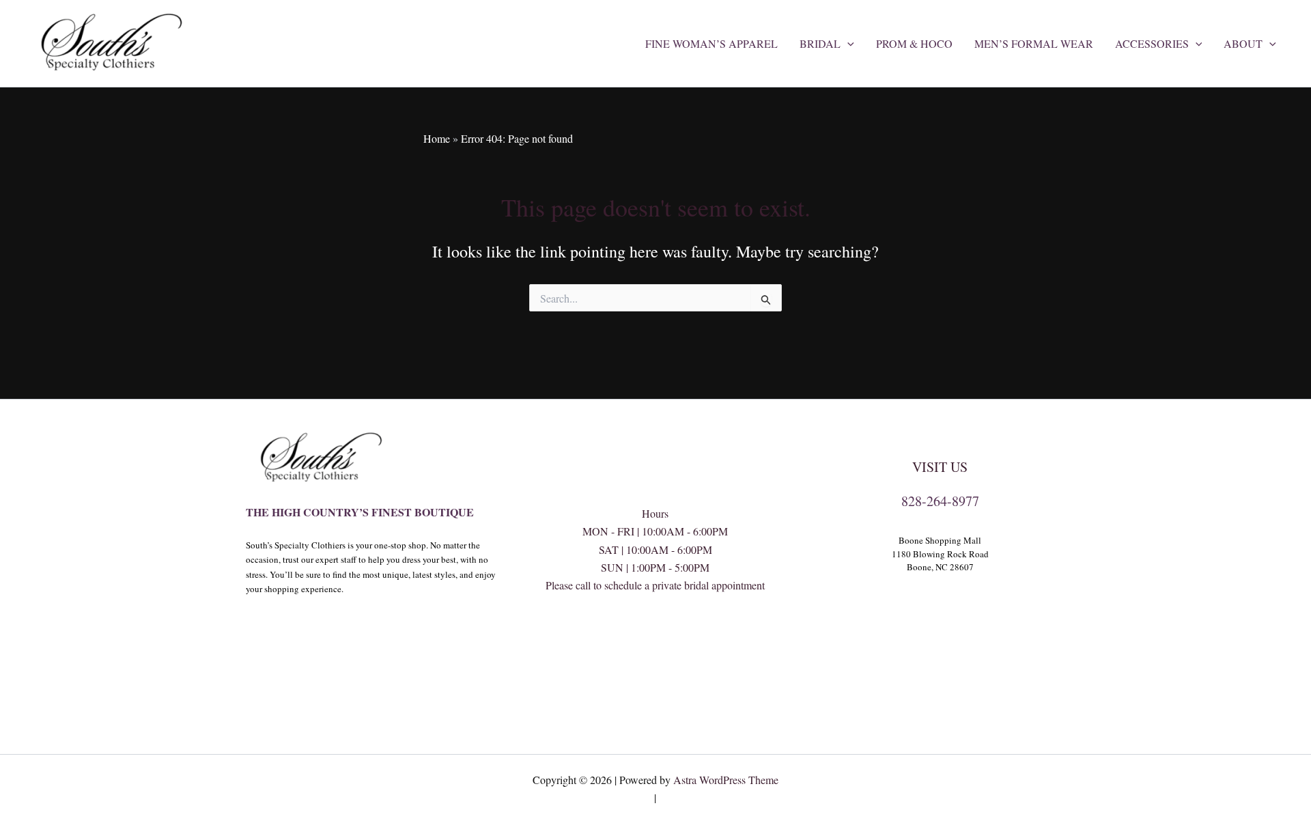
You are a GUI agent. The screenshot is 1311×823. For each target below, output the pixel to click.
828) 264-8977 (655, 639)
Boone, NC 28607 (940, 567)
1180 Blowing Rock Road (940, 554)
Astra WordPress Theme (725, 779)
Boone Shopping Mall (940, 540)
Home (436, 138)
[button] (847, 43)
